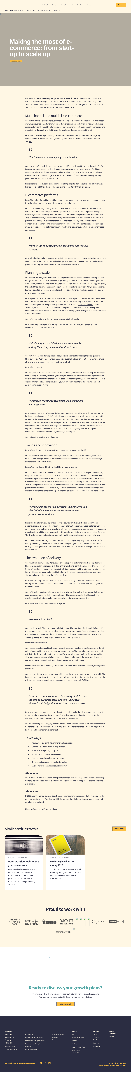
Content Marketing (11, 1049)
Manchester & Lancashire (76, 1051)
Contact (89, 5)
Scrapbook (80, 5)
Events (71, 5)
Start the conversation (65, 1004)
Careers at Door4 (96, 1039)
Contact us (96, 1046)
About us (54, 5)
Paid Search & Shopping (9, 1039)
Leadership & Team (78, 1038)
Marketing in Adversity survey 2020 (62, 863)
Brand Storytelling (31, 1049)
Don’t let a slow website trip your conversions (23, 863)
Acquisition (8, 1034)
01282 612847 (32, 1063)
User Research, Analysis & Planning (33, 1045)
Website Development (56, 1039)
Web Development (16, 61)
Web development (58, 1034)
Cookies (74, 1044)
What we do (45, 5)
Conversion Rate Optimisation (35, 1041)
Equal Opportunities (78, 1047)
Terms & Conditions (112, 1032)
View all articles (119, 829)
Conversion (29, 1034)
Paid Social (8, 1043)
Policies (74, 1041)
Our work (63, 5)
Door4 (11, 5)
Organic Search (10, 1046)
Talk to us (121, 5)
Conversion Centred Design (34, 1038)
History (74, 1034)
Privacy (111, 1037)
